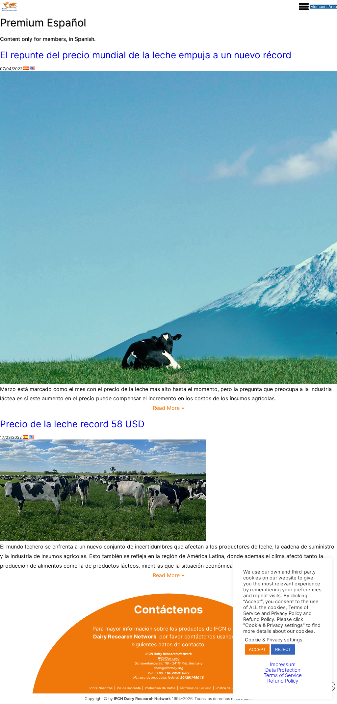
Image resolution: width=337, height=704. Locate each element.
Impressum (283, 664)
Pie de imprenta (129, 688)
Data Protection (282, 670)
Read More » (168, 408)
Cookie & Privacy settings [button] (273, 640)
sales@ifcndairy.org (168, 668)
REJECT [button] (283, 649)
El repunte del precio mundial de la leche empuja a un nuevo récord (145, 55)
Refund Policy (282, 681)
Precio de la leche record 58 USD (72, 424)
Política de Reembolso (232, 688)
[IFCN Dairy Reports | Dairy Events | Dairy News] (10, 6)
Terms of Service (283, 675)
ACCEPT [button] (257, 649)
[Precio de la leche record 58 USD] (103, 539)
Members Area (323, 7)
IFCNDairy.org (168, 658)
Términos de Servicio (195, 688)
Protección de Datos (160, 688)
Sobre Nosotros (101, 688)
